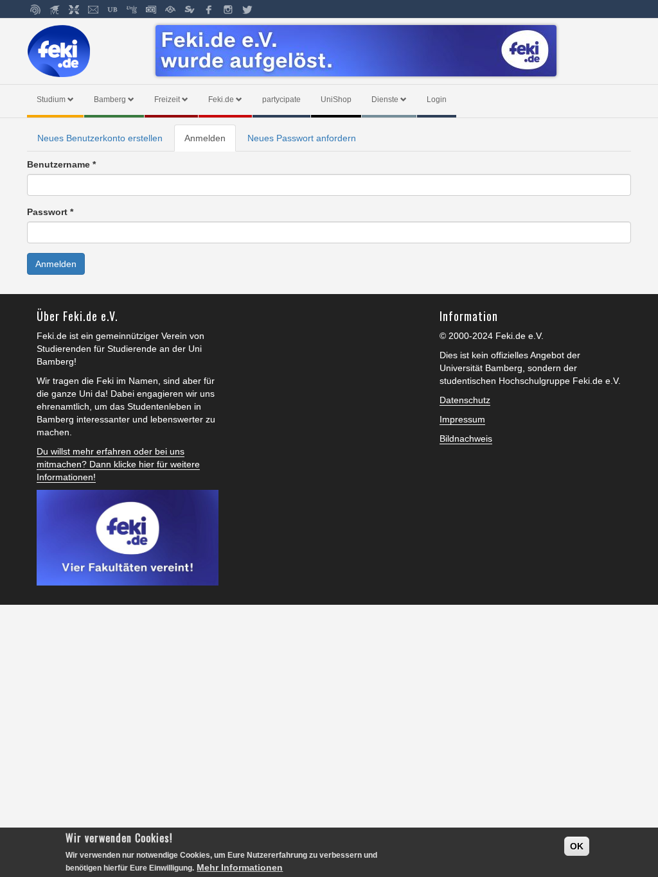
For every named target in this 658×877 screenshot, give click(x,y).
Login (437, 99)
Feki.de (221, 99)
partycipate (281, 99)
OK (576, 846)
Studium (51, 99)
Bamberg (110, 99)
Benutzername (61, 164)
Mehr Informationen (240, 867)
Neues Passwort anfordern (301, 138)
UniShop (336, 99)
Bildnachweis (466, 438)
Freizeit (167, 99)
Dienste (384, 99)
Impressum (462, 419)
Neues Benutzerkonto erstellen (100, 138)
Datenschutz (465, 400)
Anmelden (210, 142)
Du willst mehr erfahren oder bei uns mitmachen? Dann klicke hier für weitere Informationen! (118, 464)
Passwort (50, 212)
